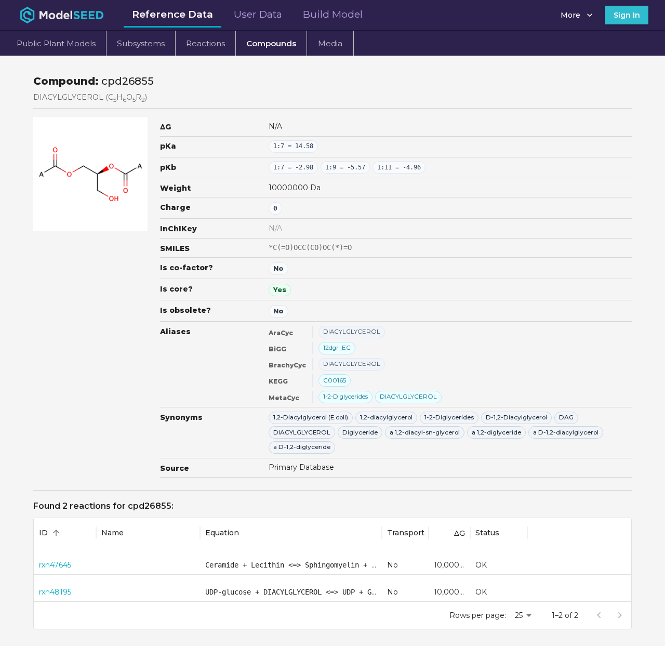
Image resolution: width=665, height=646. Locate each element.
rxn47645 (55, 565)
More (570, 15)
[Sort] (56, 532)
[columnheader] (65, 532)
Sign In (627, 15)
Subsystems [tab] (141, 43)
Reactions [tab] (205, 43)
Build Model (333, 14)
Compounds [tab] (271, 43)
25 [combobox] (519, 615)
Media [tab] (330, 43)
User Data (258, 14)
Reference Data (172, 14)
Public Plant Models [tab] (56, 43)
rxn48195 (55, 592)
